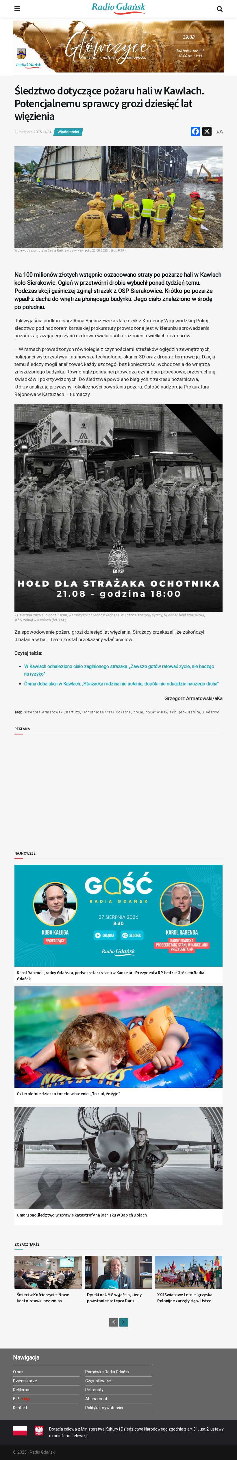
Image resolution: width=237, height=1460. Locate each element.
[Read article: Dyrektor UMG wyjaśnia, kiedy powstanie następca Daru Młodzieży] (118, 1274)
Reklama (21, 1390)
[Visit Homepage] (118, 9)
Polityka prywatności (104, 1407)
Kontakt (20, 1407)
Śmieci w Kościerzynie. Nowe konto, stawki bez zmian (43, 1297)
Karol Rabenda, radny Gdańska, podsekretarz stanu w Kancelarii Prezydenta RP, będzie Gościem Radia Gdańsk (110, 975)
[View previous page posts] (113, 1322)
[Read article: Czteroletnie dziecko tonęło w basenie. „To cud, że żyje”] (118, 1044)
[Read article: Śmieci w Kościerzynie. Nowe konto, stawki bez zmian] (48, 1274)
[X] (207, 132)
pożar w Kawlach (161, 712)
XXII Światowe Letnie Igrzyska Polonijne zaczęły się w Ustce (184, 1297)
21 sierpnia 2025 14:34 (32, 132)
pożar (138, 712)
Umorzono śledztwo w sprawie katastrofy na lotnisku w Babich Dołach (82, 1215)
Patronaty (94, 1390)
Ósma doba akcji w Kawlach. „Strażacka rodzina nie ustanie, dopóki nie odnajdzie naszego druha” (121, 684)
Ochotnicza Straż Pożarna (106, 712)
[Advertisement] (62, 788)
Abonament (96, 1398)
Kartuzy (73, 712)
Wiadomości (68, 132)
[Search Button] (220, 9)
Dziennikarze (25, 1381)
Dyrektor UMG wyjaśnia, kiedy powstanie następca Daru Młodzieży (114, 1298)
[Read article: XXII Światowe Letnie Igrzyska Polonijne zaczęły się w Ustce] (188, 1274)
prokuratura (189, 712)
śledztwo (211, 712)
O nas (18, 1372)
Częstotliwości (98, 1381)
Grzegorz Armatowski (44, 712)
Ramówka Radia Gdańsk (107, 1372)
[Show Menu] (17, 9)
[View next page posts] (123, 1322)
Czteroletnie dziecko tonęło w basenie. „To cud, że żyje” (68, 1093)
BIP (16, 1398)
